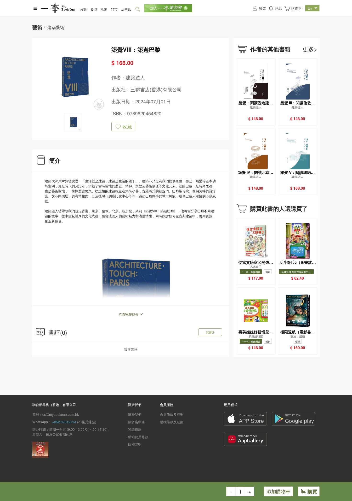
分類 (83, 9)
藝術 (37, 27)
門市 (114, 9)
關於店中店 (136, 421)
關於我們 (135, 414)
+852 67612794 (64, 421)
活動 (104, 9)
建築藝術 (55, 27)
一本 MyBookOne (58, 8)
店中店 (126, 9)
